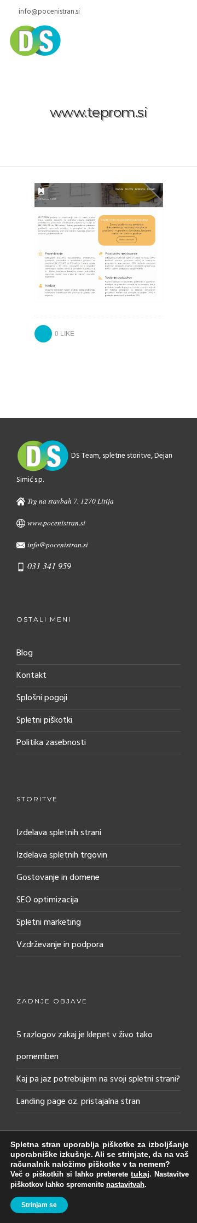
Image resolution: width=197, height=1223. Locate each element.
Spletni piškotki (44, 720)
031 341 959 (49, 565)
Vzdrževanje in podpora (59, 945)
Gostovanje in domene (58, 878)
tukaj (140, 1173)
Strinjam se (39, 1205)
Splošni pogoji (41, 698)
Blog (24, 653)
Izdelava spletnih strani (58, 833)
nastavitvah (125, 1184)
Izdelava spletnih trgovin (61, 855)
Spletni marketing (48, 922)
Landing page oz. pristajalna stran (78, 1102)
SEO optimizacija (47, 900)
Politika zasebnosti (51, 743)
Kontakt (31, 676)
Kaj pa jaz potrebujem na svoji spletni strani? (98, 1079)
